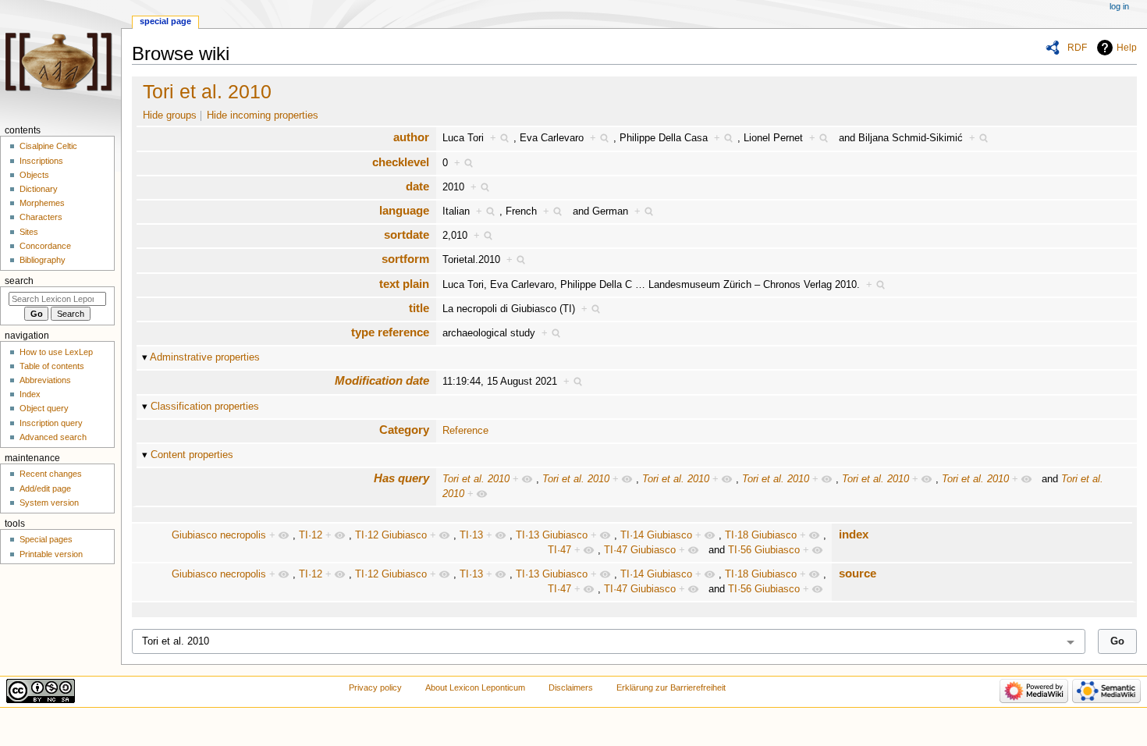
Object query (44, 408)
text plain (404, 283)
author (411, 137)
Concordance (45, 245)
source (857, 573)
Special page (165, 21)
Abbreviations (45, 380)
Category (404, 429)
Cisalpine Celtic (48, 146)
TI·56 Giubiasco (764, 550)
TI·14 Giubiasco (656, 535)
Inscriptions (41, 160)
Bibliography (43, 260)
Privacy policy (375, 687)
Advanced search (53, 437)
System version (49, 502)
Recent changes (51, 473)
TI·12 (310, 535)
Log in (1119, 6)
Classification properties (205, 406)
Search (19, 281)
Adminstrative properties (205, 357)
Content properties (192, 454)
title (419, 307)
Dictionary (39, 189)
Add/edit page (45, 488)
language (404, 210)
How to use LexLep (56, 352)
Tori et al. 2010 (207, 91)
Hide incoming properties (262, 115)
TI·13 (471, 535)
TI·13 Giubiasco (552, 535)
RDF (1077, 47)
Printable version (51, 554)
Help (1127, 47)
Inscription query (51, 423)
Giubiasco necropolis (219, 535)
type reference (390, 332)
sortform (405, 258)
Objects (34, 174)
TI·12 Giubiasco (391, 535)
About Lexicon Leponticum (475, 687)
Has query (401, 478)
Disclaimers (571, 687)
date (417, 186)
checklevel (400, 162)
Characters (41, 217)
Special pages (46, 539)
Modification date (382, 380)
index (853, 534)
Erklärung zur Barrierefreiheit (671, 687)
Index (30, 394)
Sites (29, 231)
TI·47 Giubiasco (640, 550)
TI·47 (559, 550)
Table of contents (52, 366)
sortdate (406, 234)
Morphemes (42, 203)
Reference (465, 430)
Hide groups (170, 115)
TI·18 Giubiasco (761, 535)
